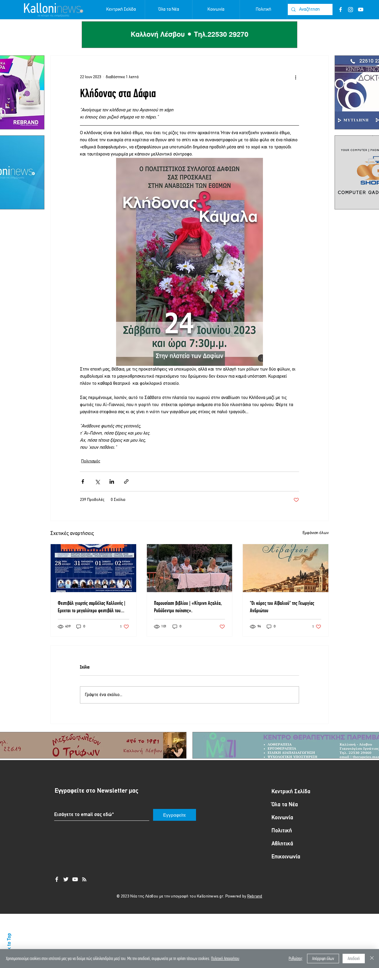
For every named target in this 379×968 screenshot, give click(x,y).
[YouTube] (360, 9)
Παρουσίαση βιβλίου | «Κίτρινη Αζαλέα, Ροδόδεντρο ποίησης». (188, 606)
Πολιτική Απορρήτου (225, 958)
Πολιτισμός (90, 461)
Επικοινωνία (286, 857)
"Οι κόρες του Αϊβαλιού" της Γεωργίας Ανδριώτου (282, 606)
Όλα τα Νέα (285, 805)
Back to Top (9, 945)
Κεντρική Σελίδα (291, 792)
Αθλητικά (282, 844)
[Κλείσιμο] (371, 958)
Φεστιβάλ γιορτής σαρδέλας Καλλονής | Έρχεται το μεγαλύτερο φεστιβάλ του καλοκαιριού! (91, 607)
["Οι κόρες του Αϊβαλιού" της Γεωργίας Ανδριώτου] (285, 568)
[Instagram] (350, 9)
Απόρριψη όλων (323, 958)
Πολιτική (282, 831)
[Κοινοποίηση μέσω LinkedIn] (112, 481)
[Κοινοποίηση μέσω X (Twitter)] (97, 481)
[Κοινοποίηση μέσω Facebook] (83, 481)
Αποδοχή (354, 958)
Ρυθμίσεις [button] (295, 958)
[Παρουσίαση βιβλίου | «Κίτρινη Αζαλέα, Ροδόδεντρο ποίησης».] (189, 568)
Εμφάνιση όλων (316, 533)
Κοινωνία (282, 818)
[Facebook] (340, 9)
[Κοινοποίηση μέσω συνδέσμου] (126, 481)
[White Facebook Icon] (56, 879)
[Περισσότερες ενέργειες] (295, 77)
